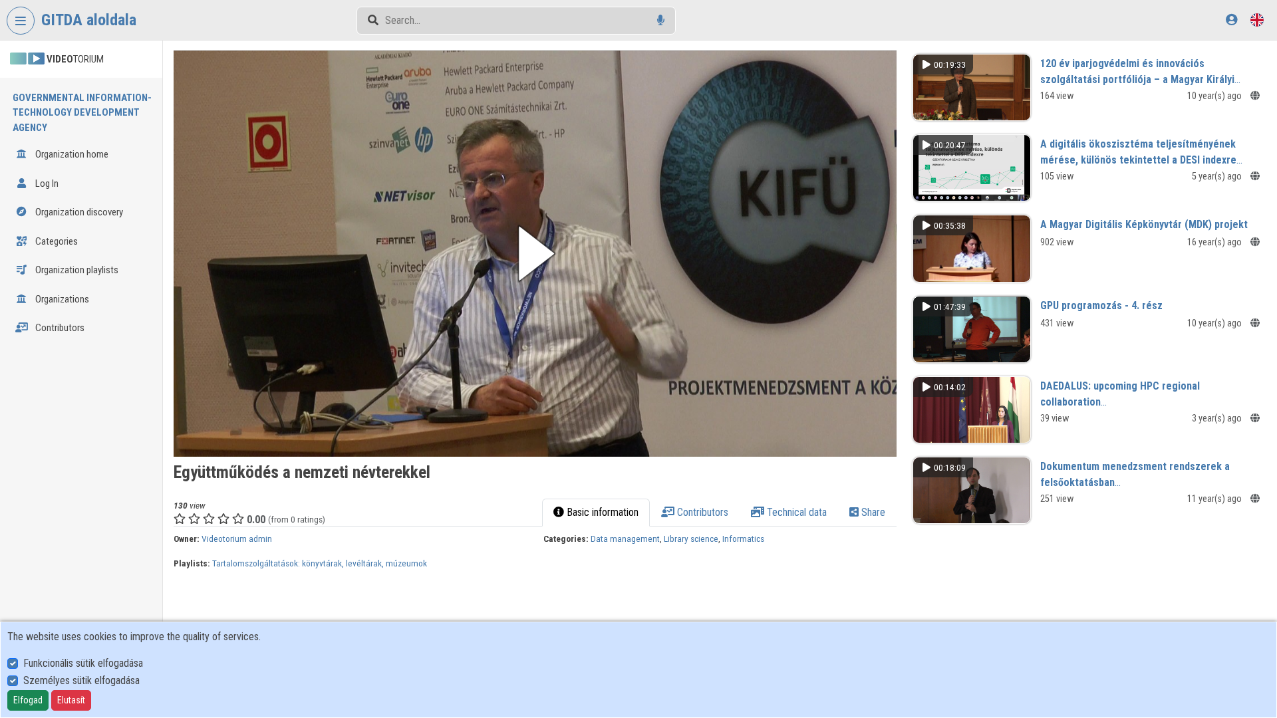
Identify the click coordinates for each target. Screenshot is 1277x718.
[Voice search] (660, 20)
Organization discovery (78, 212)
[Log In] (1231, 20)
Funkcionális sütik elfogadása (83, 663)
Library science (691, 538)
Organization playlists (75, 270)
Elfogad (28, 700)
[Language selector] (1257, 20)
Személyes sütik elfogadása (81, 680)
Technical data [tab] (795, 512)
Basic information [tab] (601, 512)
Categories (55, 241)
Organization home (70, 154)
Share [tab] (872, 512)
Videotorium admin (237, 538)
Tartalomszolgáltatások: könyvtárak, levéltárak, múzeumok (319, 563)
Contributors (58, 328)
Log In (46, 183)
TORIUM (75, 59)
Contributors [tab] (701, 512)
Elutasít (71, 700)
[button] (535, 254)
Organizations (61, 299)
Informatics (743, 538)
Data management (625, 538)
